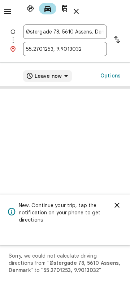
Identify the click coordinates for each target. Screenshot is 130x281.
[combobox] (65, 31)
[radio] (30, 8)
